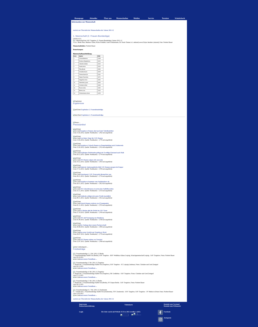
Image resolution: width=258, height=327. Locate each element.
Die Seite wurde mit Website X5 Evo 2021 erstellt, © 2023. (121, 312)
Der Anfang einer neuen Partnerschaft (93, 225)
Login (81, 312)
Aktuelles (93, 18)
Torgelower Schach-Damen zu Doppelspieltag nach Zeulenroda (101, 145)
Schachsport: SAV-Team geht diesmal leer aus (95, 174)
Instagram (167, 318)
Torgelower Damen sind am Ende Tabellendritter (97, 131)
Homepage (78, 18)
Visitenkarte (128, 305)
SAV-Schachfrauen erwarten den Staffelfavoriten (96, 189)
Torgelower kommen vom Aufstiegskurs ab (94, 181)
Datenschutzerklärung (86, 306)
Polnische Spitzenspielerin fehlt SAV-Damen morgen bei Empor (101, 167)
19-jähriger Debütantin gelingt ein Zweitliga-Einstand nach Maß (102, 152)
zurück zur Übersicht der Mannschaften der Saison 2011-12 (93, 30)
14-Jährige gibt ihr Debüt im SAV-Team (93, 210)
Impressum (83, 304)
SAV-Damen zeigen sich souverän (91, 160)
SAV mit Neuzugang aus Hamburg (92, 218)
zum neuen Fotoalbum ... (88, 259)
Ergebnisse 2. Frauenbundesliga (92, 109)
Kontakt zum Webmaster (172, 306)
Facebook (167, 312)
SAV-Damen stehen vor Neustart (91, 239)
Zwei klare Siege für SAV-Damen (91, 138)
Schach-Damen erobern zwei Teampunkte (94, 203)
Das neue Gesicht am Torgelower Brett (93, 232)
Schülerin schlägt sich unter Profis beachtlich (95, 196)
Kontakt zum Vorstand (171, 304)
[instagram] (160, 319)
